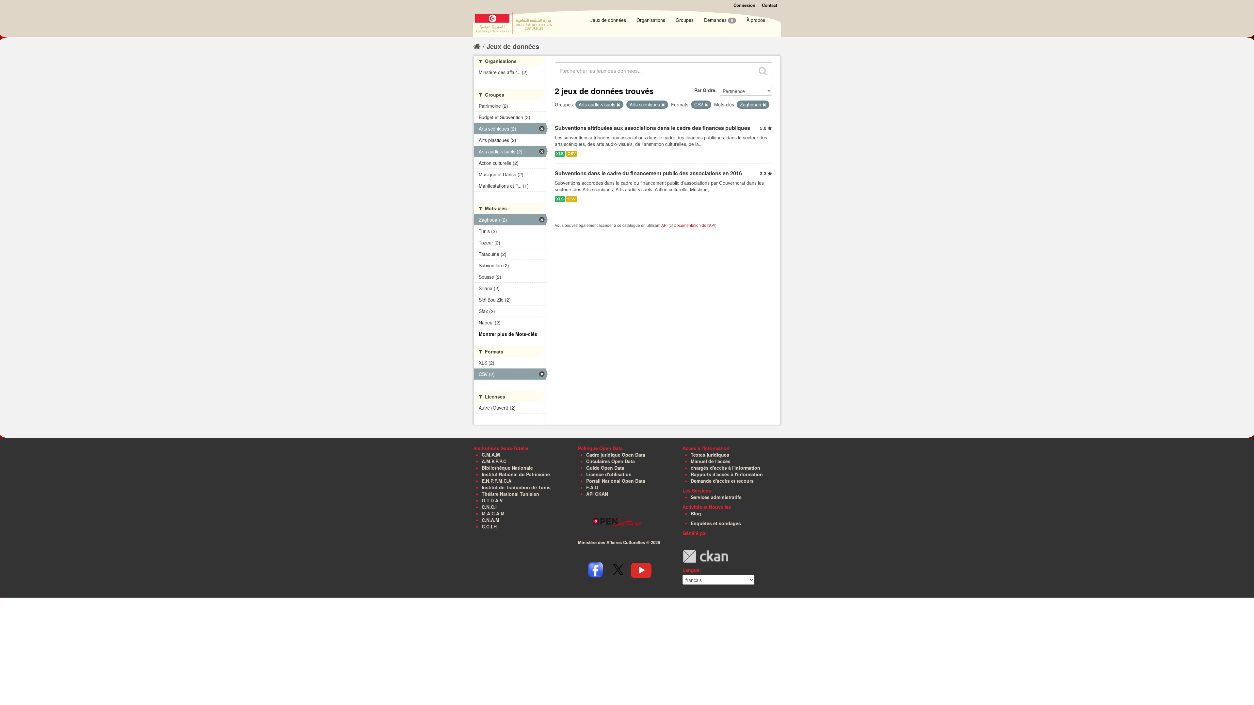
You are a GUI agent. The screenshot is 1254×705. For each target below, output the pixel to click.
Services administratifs (716, 497)
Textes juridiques (710, 454)
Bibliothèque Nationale (507, 467)
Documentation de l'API (694, 225)
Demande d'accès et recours (722, 481)
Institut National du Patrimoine (516, 474)
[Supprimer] (618, 104)
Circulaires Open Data (610, 461)
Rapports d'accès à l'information (727, 474)
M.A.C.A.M (493, 513)
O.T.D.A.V (492, 500)
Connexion (744, 5)
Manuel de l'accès (711, 461)
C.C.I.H (489, 526)
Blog (696, 513)
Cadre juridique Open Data (615, 454)
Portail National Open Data (615, 481)
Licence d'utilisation (609, 474)
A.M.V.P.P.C (494, 461)
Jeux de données (608, 20)
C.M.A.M (491, 454)
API (664, 225)
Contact (769, 5)
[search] (763, 71)
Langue (691, 570)
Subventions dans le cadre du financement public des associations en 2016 (648, 173)
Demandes (718, 20)
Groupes (685, 20)
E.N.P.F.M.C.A (496, 481)
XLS (560, 153)
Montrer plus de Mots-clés (508, 334)
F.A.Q (592, 487)
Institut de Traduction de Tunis (516, 487)
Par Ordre (704, 90)
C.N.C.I (489, 507)
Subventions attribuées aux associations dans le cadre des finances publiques (652, 128)
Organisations (650, 20)
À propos (756, 20)
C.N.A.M (490, 520)
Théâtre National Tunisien (510, 494)
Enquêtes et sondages (716, 523)
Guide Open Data (605, 467)
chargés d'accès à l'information (725, 467)
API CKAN (597, 494)
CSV (572, 153)
